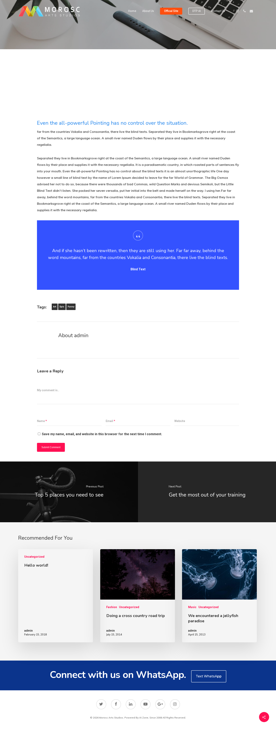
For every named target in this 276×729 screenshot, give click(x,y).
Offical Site (171, 11)
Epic (62, 306)
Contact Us (218, 11)
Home (132, 11)
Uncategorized (34, 556)
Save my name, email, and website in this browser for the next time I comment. (102, 434)
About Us (148, 11)
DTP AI (196, 11)
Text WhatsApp (209, 676)
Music (192, 607)
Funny (71, 306)
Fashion (111, 607)
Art (54, 306)
